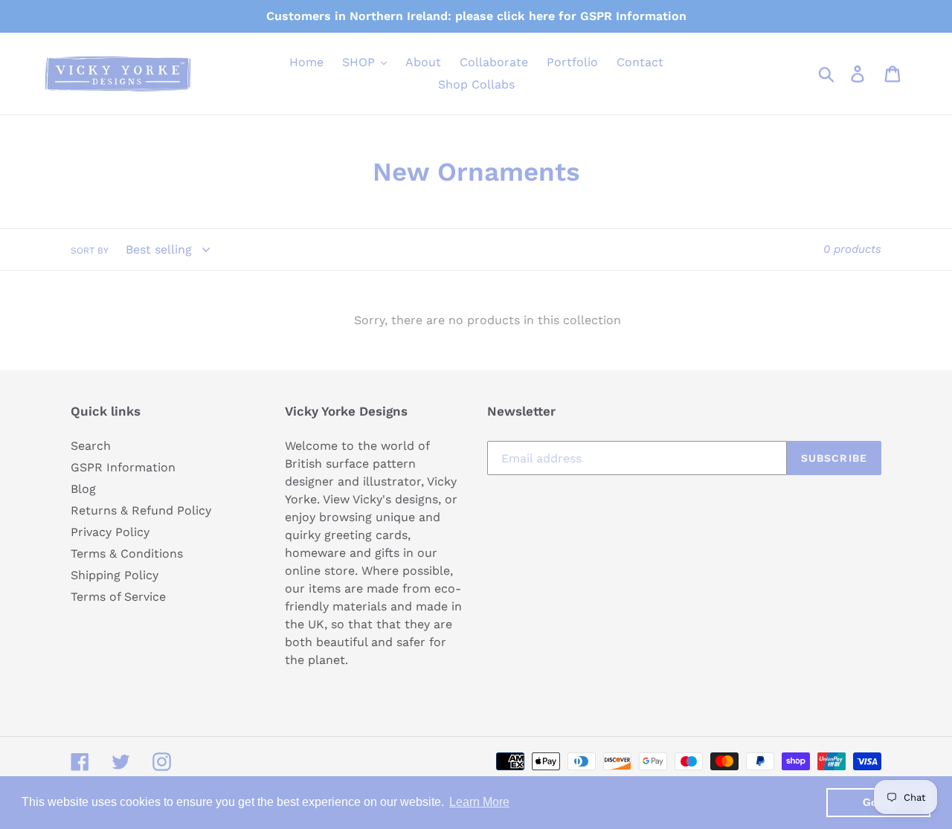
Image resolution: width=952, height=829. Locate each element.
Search (91, 446)
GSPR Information (123, 467)
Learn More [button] (479, 802)
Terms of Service (118, 597)
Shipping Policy (114, 575)
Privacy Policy (110, 532)
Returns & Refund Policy (141, 510)
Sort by (90, 250)
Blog (83, 489)
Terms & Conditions (127, 553)
